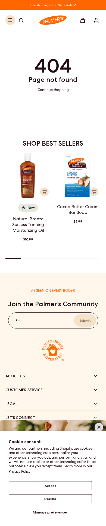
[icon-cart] (83, 20)
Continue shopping (53, 89)
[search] (21, 20)
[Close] (99, 427)
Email (19, 320)
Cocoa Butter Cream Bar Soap (78, 209)
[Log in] (95, 20)
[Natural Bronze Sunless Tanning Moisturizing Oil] (28, 175)
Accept (50, 485)
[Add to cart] (44, 191)
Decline (50, 498)
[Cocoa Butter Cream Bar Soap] (78, 175)
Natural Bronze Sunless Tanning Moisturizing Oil (28, 224)
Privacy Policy (19, 471)
